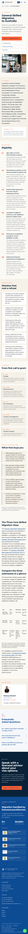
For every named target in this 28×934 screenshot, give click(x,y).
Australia (7, 6)
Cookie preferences (21, 931)
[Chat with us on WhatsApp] (25, 931)
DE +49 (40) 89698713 (7, 897)
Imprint (3, 925)
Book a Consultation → (12, 38)
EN (18, 2)
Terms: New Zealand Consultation (8, 931)
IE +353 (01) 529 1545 (7, 899)
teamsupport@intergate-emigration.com (11, 903)
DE (21, 2)
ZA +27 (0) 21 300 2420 (7, 901)
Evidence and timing (7, 46)
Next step (5, 49)
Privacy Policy (9, 925)
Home (3, 6)
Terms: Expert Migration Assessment (9, 928)
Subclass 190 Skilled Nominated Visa (13, 539)
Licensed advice (7, 43)
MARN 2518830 (6, 699)
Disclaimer (15, 925)
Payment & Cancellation (6, 927)
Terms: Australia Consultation (8, 930)
